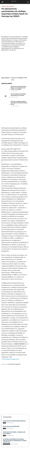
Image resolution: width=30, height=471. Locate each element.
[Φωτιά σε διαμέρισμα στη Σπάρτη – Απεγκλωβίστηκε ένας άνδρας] (5, 96)
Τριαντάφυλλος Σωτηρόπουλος (14, 364)
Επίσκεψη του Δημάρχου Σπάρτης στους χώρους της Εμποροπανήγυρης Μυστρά (19, 103)
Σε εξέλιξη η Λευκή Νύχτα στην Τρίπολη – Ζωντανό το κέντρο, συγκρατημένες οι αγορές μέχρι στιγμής (15, 440)
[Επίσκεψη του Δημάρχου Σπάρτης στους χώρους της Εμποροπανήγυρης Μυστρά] (5, 103)
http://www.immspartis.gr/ (10, 359)
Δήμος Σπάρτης (10, 6)
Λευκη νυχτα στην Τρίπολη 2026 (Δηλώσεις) (14, 421)
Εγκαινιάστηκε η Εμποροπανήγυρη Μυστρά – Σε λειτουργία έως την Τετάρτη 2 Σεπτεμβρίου (18, 88)
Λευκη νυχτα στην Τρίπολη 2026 (11, 426)
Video (4, 422)
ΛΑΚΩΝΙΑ (3, 6)
